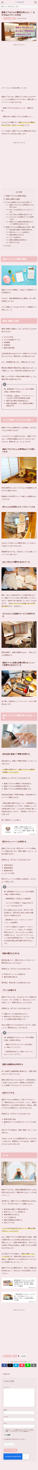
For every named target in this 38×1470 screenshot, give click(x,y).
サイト (5, 1423)
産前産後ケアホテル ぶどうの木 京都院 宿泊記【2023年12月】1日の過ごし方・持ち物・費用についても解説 (24, 1283)
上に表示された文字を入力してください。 (15, 1439)
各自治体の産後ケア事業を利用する (21, 230)
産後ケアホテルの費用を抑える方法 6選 (20, 227)
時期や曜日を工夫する (17, 235)
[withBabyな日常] (19, 2)
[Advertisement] (19, 65)
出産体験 (23, 1356)
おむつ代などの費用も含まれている (21, 214)
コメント (6, 1387)
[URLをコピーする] (33, 1365)
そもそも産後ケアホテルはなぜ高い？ (19, 202)
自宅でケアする (14, 242)
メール (6, 1416)
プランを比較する (15, 237)
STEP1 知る (7, 18)
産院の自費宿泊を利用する (18, 240)
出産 (14, 18)
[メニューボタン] (2, 2)
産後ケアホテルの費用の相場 (16, 196)
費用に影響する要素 (13, 199)
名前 (5, 1410)
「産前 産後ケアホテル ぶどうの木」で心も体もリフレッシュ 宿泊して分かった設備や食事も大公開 (24, 1297)
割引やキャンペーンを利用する (19, 232)
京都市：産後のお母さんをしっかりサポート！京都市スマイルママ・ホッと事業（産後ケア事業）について (24, 830)
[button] (4, 1365)
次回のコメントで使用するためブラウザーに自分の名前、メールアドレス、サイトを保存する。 (20, 1430)
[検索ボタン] (35, 2)
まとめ (8, 245)
